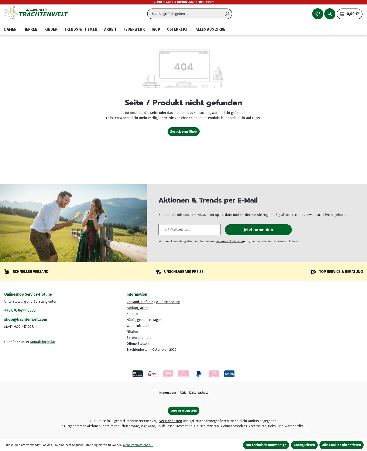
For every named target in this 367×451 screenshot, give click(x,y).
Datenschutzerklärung (230, 241)
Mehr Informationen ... (138, 445)
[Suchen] (227, 14)
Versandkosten (170, 421)
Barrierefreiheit (139, 338)
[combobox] (184, 14)
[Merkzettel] (317, 13)
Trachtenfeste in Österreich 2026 (151, 349)
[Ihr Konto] (329, 13)
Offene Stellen (138, 344)
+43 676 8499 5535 (20, 310)
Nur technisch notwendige (266, 445)
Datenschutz (198, 393)
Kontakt (132, 314)
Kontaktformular (42, 342)
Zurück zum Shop (183, 131)
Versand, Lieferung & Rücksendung (153, 302)
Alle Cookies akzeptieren (341, 445)
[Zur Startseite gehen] (36, 13)
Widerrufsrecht (138, 326)
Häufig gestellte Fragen (144, 320)
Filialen (132, 332)
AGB (183, 393)
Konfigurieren (304, 445)
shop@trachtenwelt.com (25, 319)
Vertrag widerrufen (184, 411)
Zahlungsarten (137, 308)
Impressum (167, 393)
